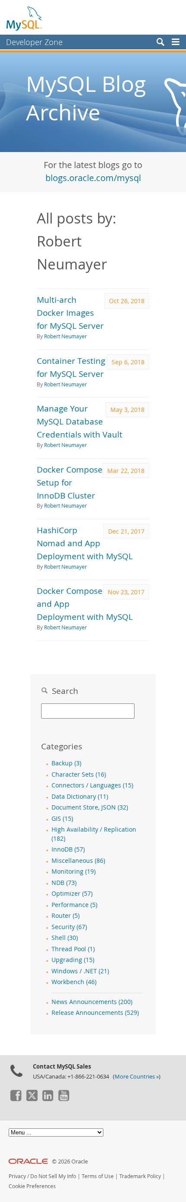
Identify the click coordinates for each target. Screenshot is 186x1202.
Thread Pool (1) (73, 949)
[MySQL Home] (24, 18)
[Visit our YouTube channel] (64, 1099)
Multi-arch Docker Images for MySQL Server (70, 312)
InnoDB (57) (68, 849)
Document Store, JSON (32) (89, 807)
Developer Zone (34, 42)
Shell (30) (64, 938)
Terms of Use (98, 1176)
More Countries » (137, 1076)
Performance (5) (74, 905)
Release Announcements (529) (95, 1013)
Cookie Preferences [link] (32, 1186)
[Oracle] (28, 1161)
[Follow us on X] (31, 1099)
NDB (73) (64, 883)
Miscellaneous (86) (78, 861)
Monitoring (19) (73, 871)
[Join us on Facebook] (15, 1099)
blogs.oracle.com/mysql (93, 178)
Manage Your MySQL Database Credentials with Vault (79, 421)
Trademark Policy (140, 1176)
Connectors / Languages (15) (92, 785)
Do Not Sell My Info (53, 1176)
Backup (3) (66, 763)
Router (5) (65, 916)
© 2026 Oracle (70, 1161)
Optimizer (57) (72, 893)
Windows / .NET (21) (80, 971)
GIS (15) (62, 819)
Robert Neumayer (65, 336)
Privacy (17, 1176)
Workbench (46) (73, 982)
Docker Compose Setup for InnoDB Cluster (70, 482)
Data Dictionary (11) (79, 796)
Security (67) (69, 927)
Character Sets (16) (78, 774)
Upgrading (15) (72, 960)
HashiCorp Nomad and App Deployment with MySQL (85, 543)
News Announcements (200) (91, 1002)
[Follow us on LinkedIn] (48, 1099)
